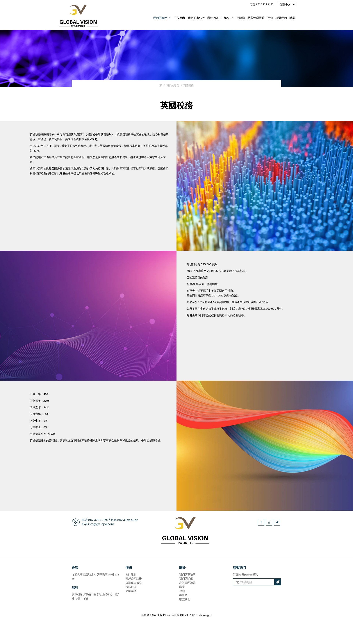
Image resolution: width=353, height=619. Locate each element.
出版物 (240, 18)
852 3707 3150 (98, 520)
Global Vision (163, 615)
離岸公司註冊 (134, 578)
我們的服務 (160, 18)
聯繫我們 (281, 18)
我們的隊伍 (214, 18)
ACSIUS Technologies (199, 615)
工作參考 (179, 18)
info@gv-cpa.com (101, 524)
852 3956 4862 (127, 520)
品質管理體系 (255, 18)
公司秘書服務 (134, 582)
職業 (292, 18)
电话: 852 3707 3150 (261, 4)
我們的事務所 (196, 18)
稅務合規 (131, 587)
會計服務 (131, 574)
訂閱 (277, 582)
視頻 (270, 18)
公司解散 (131, 591)
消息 (227, 18)
